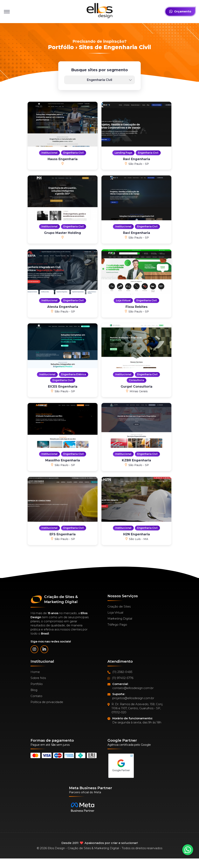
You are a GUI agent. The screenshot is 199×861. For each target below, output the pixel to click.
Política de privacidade (47, 702)
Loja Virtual (115, 612)
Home (35, 672)
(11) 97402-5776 (122, 678)
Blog (34, 690)
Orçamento (182, 11)
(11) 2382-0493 (122, 672)
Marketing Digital (119, 618)
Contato (36, 696)
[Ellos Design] (99, 10)
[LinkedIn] (44, 649)
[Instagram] (34, 649)
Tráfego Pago (117, 624)
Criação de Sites (119, 606)
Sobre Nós (38, 678)
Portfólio (37, 684)
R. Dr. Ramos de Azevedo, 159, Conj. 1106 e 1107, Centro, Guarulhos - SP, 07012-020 (137, 708)
